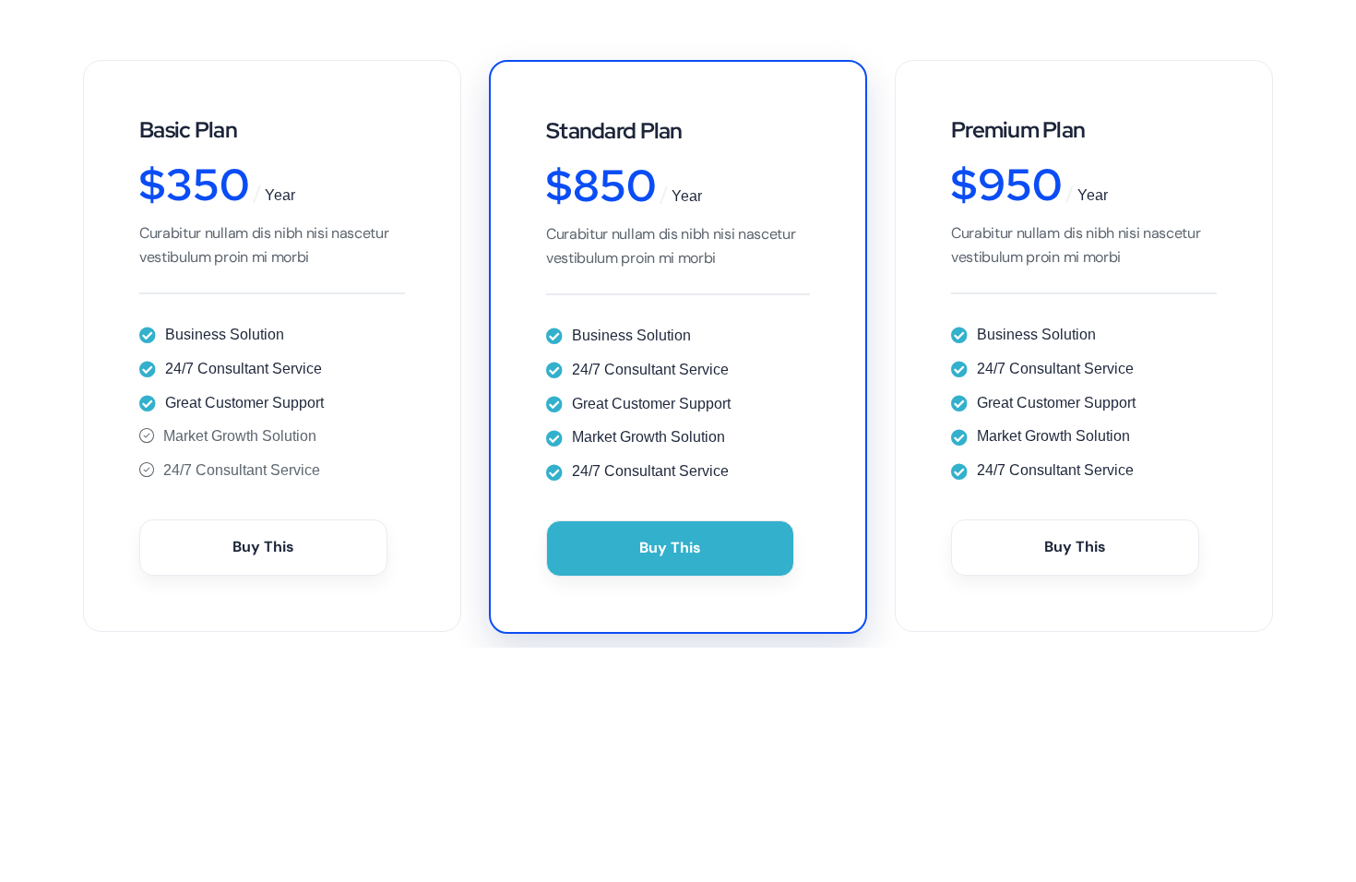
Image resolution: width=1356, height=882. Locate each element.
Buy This (263, 546)
